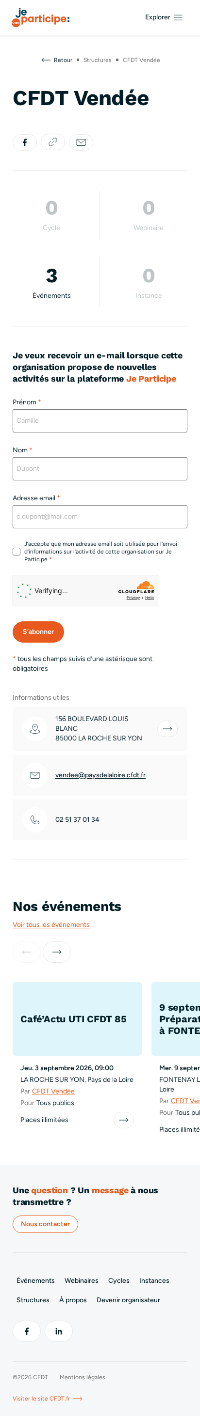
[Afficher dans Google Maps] (167, 729)
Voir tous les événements (51, 925)
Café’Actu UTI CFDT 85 (73, 1019)
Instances (154, 1281)
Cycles (119, 1281)
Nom (23, 450)
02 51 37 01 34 (77, 820)
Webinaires (82, 1281)
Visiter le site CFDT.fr (41, 1398)
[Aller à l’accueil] (40, 17)
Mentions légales (82, 1377)
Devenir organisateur (128, 1300)
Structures (33, 1300)
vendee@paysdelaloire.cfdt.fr (100, 775)
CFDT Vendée (53, 1091)
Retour (63, 60)
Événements (36, 1281)
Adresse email (36, 498)
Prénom (27, 402)
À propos (73, 1300)
